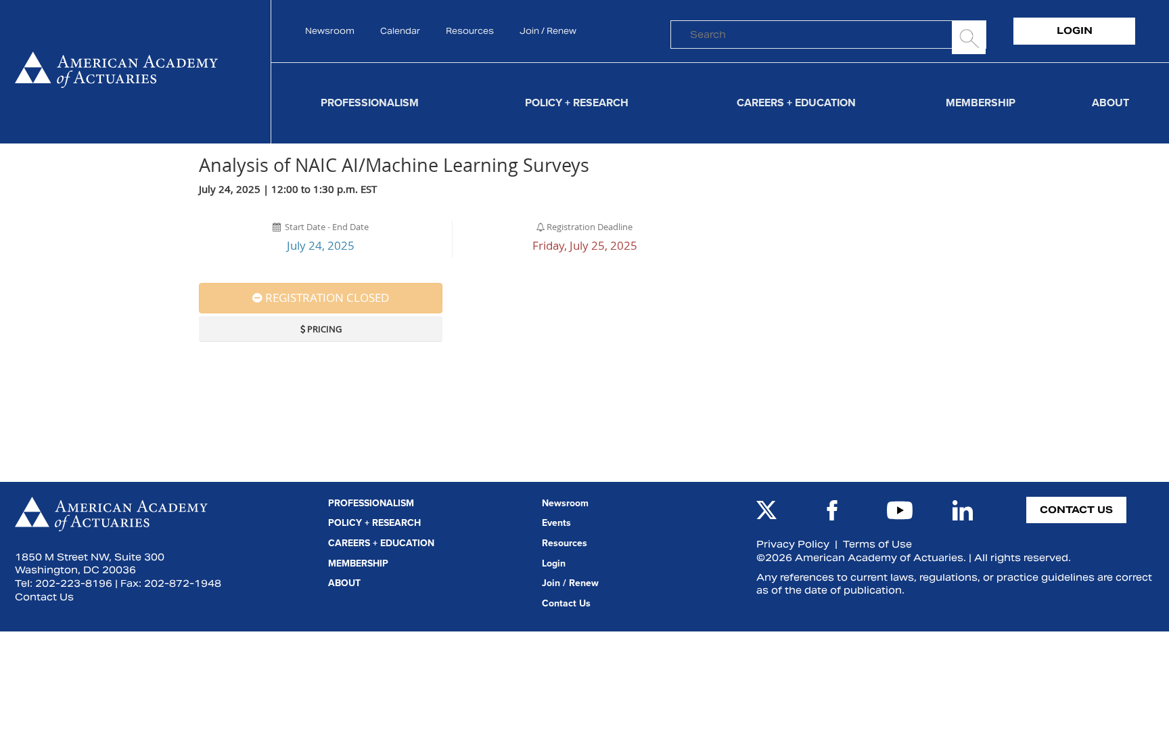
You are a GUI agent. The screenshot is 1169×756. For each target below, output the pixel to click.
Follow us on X (766, 510)
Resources (470, 31)
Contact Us (44, 597)
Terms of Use (877, 544)
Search (969, 37)
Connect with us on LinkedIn (963, 510)
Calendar (400, 31)
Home (116, 71)
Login (1075, 30)
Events (556, 523)
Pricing (323, 329)
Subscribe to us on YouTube (900, 510)
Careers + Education (796, 102)
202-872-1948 (182, 583)
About (1110, 102)
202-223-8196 (73, 583)
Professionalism (370, 102)
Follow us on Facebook (832, 510)
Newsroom (329, 31)
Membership (980, 102)
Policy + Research (576, 102)
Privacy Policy (792, 544)
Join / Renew (548, 31)
